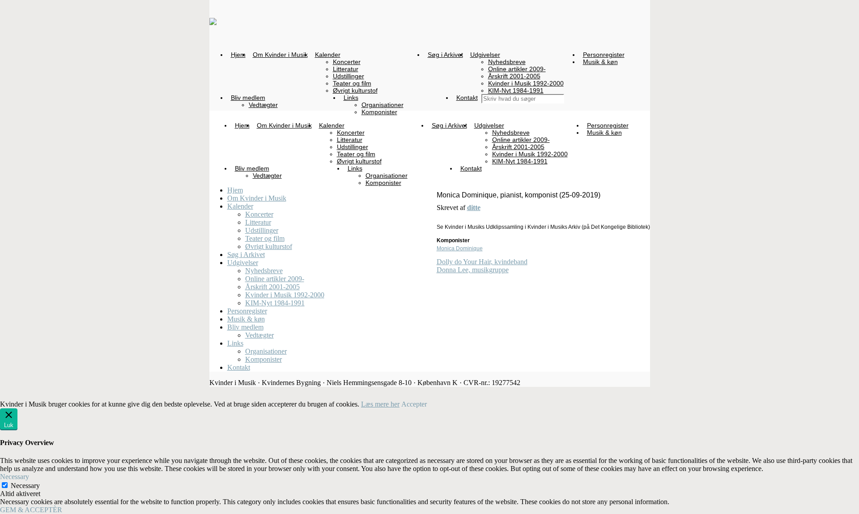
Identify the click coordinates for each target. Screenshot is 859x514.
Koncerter (259, 214)
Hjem (235, 190)
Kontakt (238, 367)
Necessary (25, 485)
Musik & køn (246, 319)
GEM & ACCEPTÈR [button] (31, 510)
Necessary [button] (14, 476)
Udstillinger (261, 230)
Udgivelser (242, 262)
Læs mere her (380, 404)
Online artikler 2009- (274, 279)
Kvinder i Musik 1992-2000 (284, 295)
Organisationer (266, 351)
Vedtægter (259, 335)
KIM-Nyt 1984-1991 (275, 303)
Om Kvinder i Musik (256, 198)
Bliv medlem (245, 327)
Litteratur (258, 222)
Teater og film (265, 238)
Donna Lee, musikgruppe (473, 270)
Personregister (247, 311)
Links (235, 343)
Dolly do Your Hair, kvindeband (482, 262)
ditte (474, 207)
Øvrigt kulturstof (268, 246)
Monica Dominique (460, 248)
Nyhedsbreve (264, 270)
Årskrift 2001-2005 (272, 287)
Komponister (263, 359)
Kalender (240, 206)
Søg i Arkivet (246, 254)
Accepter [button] (414, 404)
